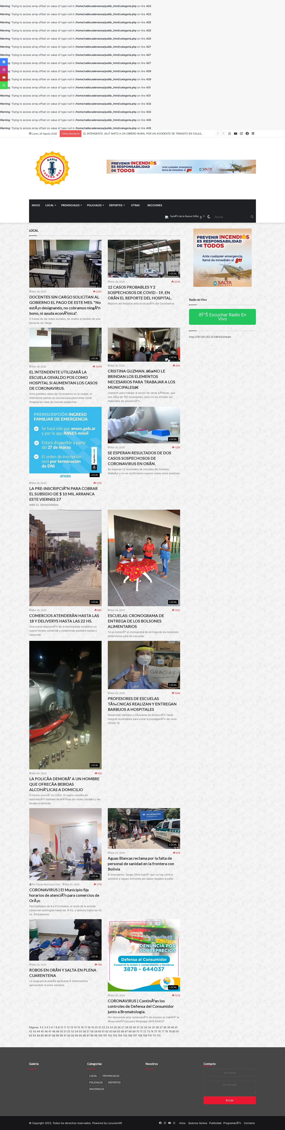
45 (42, 1031)
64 (114, 1031)
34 (149, 1027)
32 (141, 1027)
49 (57, 1031)
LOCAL (49, 205)
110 (150, 1035)
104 (120, 1035)
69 (134, 1031)
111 (154, 1035)
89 (57, 1035)
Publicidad (215, 1123)
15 (78, 1027)
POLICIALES (94, 205)
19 (92, 1027)
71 (141, 1031)
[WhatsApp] (4, 85)
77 (163, 1031)
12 (68, 1027)
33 (145, 1027)
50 (61, 1031)
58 (91, 1031)
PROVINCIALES (70, 205)
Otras (135, 205)
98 (91, 1035)
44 (38, 1031)
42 (30, 1031)
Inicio (36, 205)
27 (122, 1027)
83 (34, 1035)
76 (159, 1031)
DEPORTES (115, 205)
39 (168, 1027)
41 (176, 1027)
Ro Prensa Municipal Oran (46, 884)
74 (152, 1031)
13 (71, 1027)
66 (122, 1031)
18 (89, 1027)
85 (42, 1035)
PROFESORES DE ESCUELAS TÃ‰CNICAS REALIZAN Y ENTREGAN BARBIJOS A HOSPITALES (142, 704)
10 (61, 1027)
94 (76, 1035)
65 (118, 1031)
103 (115, 1035)
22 (103, 1027)
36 (157, 1027)
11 (65, 1027)
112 (159, 1035)
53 (72, 1031)
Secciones (154, 205)
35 (153, 1027)
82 (30, 1035)
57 (88, 1031)
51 (65, 1031)
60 (99, 1031)
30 (134, 1027)
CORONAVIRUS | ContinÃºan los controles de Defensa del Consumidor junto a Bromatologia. (141, 1006)
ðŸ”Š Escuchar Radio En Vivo (222, 316)
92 (68, 1035)
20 (96, 1027)
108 (140, 1035)
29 (130, 1027)
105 (125, 1035)
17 (85, 1027)
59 (95, 1031)
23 (107, 1027)
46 (46, 1031)
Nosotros (151, 1063)
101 (105, 1035)
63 (110, 1031)
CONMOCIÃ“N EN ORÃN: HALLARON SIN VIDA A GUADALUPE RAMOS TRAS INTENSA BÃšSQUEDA (142, 133)
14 (75, 1027)
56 (84, 1031)
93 (72, 1035)
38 (164, 1027)
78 (166, 1031)
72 (144, 1031)
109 (145, 1035)
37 (161, 1027)
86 (46, 1035)
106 (130, 1035)
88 (53, 1035)
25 (115, 1027)
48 (53, 1031)
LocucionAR (115, 1123)
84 (38, 1035)
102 (110, 1035)
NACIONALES (96, 1089)
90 (61, 1035)
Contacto (210, 1063)
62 (107, 1031)
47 (49, 1031)
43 (34, 1031)
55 (80, 1031)
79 (170, 1031)
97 (88, 1035)
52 (68, 1031)
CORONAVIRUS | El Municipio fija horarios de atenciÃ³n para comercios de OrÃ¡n (64, 895)
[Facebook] (4, 62)
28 (126, 1027)
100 (100, 1035)
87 (49, 1035)
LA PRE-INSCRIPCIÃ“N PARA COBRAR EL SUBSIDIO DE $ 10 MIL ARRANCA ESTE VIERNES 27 (63, 494)
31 (138, 1027)
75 (155, 1031)
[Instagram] (4, 70)
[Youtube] (4, 77)
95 (80, 1035)
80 (173, 1031)
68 (130, 1031)
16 (82, 1027)
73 (148, 1031)
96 (84, 1035)
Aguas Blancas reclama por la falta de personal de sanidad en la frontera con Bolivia (141, 863)
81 (177, 1031)
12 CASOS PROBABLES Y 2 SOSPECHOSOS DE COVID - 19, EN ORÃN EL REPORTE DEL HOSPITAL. (140, 292)
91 (65, 1035)
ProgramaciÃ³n (232, 1123)
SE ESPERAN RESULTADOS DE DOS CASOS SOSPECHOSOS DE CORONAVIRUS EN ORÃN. (139, 458)
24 (111, 1027)
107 (135, 1035)
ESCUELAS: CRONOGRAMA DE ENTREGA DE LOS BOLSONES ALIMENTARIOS (136, 621)
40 (172, 1027)
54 (76, 1031)
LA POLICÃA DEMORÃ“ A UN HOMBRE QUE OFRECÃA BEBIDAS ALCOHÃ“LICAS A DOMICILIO (64, 784)
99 (95, 1035)
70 (137, 1031)
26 (119, 1027)
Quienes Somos (197, 1123)
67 (126, 1031)
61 (103, 1031)
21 (99, 1027)
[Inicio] (52, 168)
